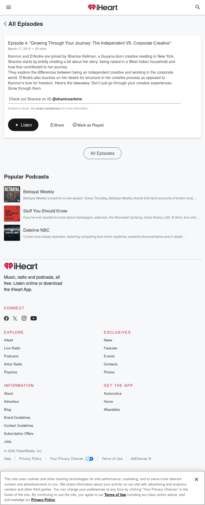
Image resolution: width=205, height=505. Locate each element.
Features (110, 347)
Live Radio (12, 347)
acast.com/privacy (48, 108)
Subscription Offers (19, 433)
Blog (7, 409)
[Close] (196, 479)
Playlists (10, 371)
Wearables (112, 409)
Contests (111, 363)
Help (7, 458)
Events (109, 355)
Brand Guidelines (17, 417)
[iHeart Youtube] (33, 319)
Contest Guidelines (18, 425)
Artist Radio (13, 363)
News (108, 339)
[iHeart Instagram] (24, 319)
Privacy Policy (30, 458)
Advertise (11, 401)
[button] (23, 125)
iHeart (8, 339)
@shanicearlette (67, 98)
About (8, 393)
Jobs (7, 441)
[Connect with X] (15, 319)
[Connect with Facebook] (6, 319)
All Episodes (25, 23)
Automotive (112, 393)
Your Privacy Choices (66, 458)
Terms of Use (112, 458)
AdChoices (139, 458)
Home (108, 401)
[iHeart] (102, 7)
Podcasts (11, 355)
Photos (109, 371)
